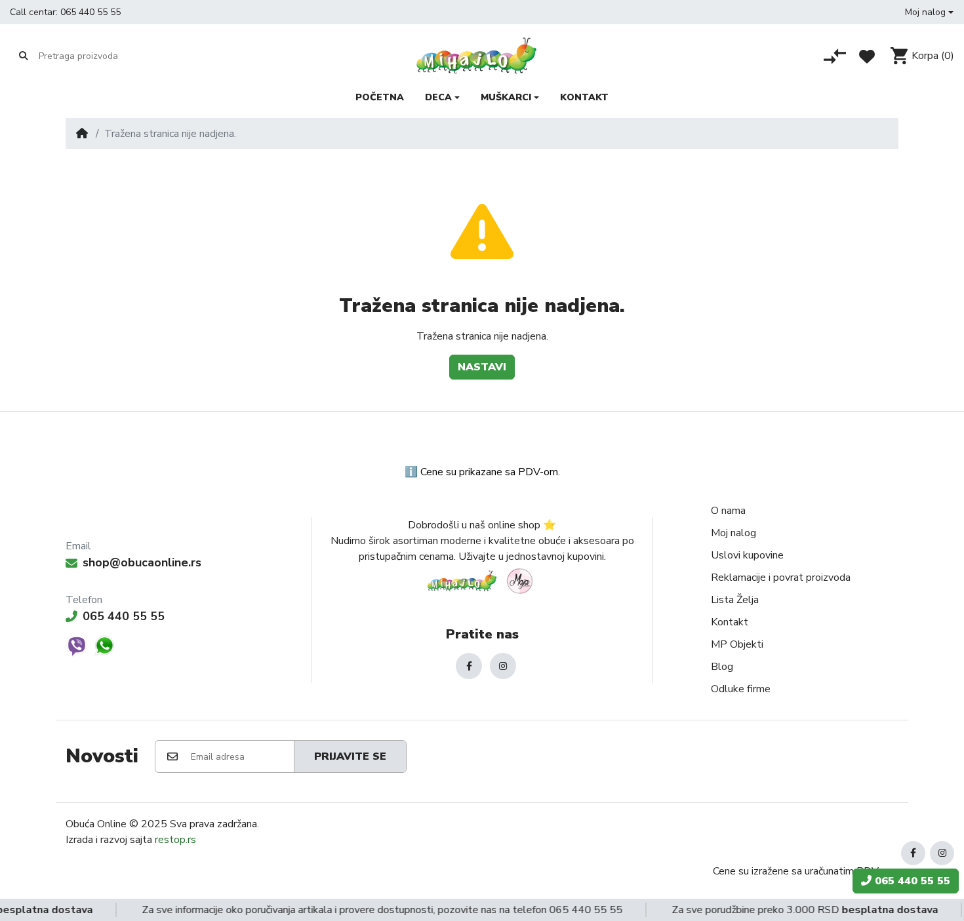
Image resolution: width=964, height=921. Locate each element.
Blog (722, 666)
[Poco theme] (482, 581)
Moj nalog (733, 533)
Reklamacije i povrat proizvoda (781, 577)
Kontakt (729, 622)
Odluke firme (741, 689)
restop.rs (175, 840)
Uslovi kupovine (747, 555)
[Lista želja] (867, 56)
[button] (929, 12)
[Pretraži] (23, 56)
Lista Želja (735, 600)
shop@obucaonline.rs (142, 562)
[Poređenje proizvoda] (835, 56)
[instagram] (503, 666)
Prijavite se (350, 756)
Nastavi (482, 367)
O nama (728, 510)
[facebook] (469, 666)
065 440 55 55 (90, 12)
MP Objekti (737, 644)
